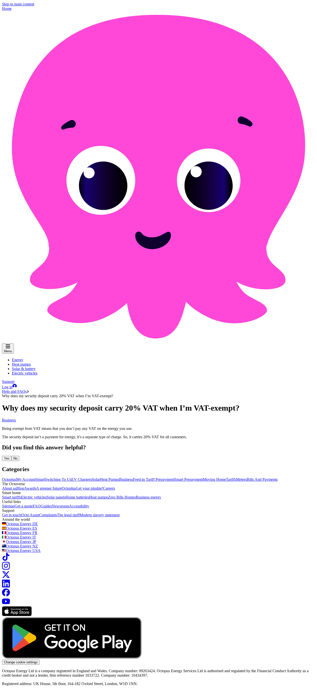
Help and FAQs (14, 391)
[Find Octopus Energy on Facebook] (6, 595)
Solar (96, 479)
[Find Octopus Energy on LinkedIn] (6, 586)
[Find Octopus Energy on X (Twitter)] (6, 577)
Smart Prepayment (188, 479)
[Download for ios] (17, 615)
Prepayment (165, 479)
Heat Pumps (109, 479)
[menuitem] (17, 360)
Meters (241, 479)
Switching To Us (58, 479)
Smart (40, 479)
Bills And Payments (262, 479)
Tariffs (231, 479)
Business (9, 420)
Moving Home (214, 479)
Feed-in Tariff (144, 479)
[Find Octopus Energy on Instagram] (6, 568)
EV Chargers (81, 479)
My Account (26, 479)
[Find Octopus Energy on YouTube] (6, 604)
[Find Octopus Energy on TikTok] (6, 559)
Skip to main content (18, 4)
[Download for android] (72, 657)
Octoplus (9, 479)
